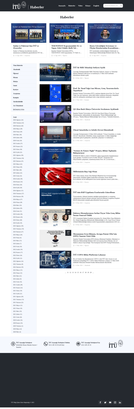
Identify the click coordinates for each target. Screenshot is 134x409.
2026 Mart (17, 134)
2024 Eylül (17, 187)
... (65, 272)
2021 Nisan (17, 308)
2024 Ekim (17, 184)
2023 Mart (17, 240)
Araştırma (16, 93)
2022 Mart (17, 276)
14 (75, 272)
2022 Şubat (17, 279)
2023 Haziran (18, 232)
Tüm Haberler (18, 65)
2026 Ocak (17, 140)
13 (73, 272)
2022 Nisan (17, 273)
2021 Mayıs (17, 305)
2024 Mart (17, 205)
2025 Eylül (17, 152)
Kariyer (15, 89)
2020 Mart (17, 332)
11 (68, 272)
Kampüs (16, 97)
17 (83, 272)
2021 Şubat (17, 314)
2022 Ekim (17, 255)
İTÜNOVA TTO (18, 109)
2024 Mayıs (17, 199)
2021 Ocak (17, 317)
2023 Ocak (17, 246)
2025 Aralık (17, 143)
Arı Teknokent (18, 105)
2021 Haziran (18, 302)
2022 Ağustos (18, 261)
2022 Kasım (18, 252)
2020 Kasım (18, 323)
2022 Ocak (17, 282)
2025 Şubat (17, 173)
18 (85, 272)
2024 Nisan (17, 202)
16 (80, 272)
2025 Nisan (17, 167)
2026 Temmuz (18, 123)
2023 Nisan (17, 237)
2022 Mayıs (17, 270)
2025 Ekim (17, 149)
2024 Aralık (17, 179)
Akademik (16, 69)
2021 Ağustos (18, 296)
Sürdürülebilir (18, 101)
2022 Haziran (18, 267)
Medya (15, 81)
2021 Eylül (17, 293)
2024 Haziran (18, 196)
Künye (87, 6)
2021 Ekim (17, 290)
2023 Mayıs (17, 235)
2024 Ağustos (18, 190)
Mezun (15, 77)
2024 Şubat (17, 208)
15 (78, 272)
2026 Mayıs (17, 129)
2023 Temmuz (18, 229)
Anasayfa (61, 6)
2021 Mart (17, 311)
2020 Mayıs (17, 329)
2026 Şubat (17, 137)
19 (88, 272)
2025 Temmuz (18, 158)
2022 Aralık (17, 249)
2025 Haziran (18, 161)
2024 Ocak (17, 211)
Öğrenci (15, 73)
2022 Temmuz (18, 264)
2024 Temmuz (18, 193)
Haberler (71, 6)
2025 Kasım (18, 146)
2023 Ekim (17, 220)
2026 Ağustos (18, 120)
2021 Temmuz (18, 299)
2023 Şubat (17, 243)
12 (70, 272)
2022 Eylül (17, 258)
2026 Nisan (17, 131)
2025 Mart (17, 170)
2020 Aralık (17, 320)
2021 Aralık (17, 285)
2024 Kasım (18, 182)
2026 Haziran (18, 126)
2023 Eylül (17, 223)
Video (80, 6)
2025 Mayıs (17, 164)
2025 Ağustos (18, 155)
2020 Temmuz (18, 326)
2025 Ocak (17, 176)
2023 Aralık (17, 214)
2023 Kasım (18, 217)
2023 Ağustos (18, 226)
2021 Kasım (18, 287)
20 (91, 272)
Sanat (15, 85)
